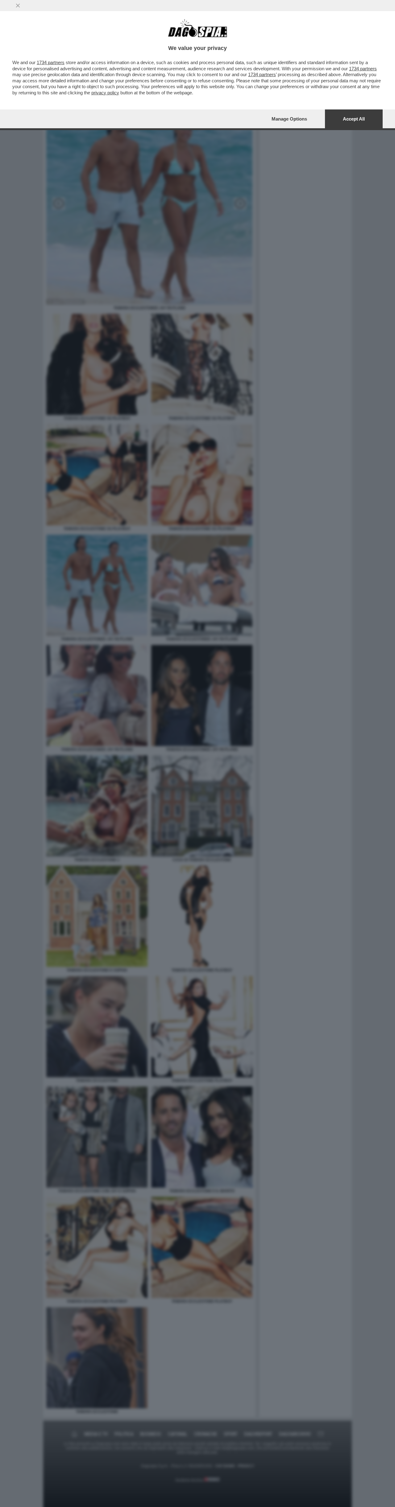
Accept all (354, 118)
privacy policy (105, 92)
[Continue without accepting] (17, 5)
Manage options (289, 118)
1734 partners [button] (50, 62)
